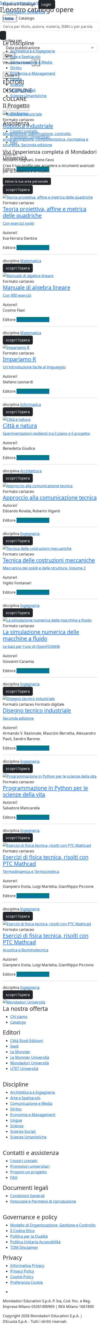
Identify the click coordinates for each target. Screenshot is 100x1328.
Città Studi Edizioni (33, 247)
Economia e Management (32, 73)
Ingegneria (30, 533)
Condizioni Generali (27, 1195)
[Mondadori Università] (24, 1002)
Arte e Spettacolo (25, 56)
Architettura (31, 470)
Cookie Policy (21, 1276)
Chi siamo (18, 1016)
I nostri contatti (23, 131)
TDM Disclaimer (24, 1247)
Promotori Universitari (30, 136)
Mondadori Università (29, 1063)
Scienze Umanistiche (28, 95)
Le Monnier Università (29, 1057)
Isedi (14, 1046)
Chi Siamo (19, 113)
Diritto (16, 67)
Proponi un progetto (28, 1172)
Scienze (16, 84)
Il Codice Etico (22, 1230)
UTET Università (24, 1068)
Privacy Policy (22, 1271)
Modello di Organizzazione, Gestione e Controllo (53, 1225)
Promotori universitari (30, 1166)
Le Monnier (20, 1051)
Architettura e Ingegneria (32, 51)
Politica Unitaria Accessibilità (35, 1241)
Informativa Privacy (27, 1265)
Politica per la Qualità (29, 1236)
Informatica (30, 404)
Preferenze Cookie (26, 1282)
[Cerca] (3, 35)
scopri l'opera (18, 189)
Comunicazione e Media (31, 62)
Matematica (30, 260)
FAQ (13, 142)
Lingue (16, 79)
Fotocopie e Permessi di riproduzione (43, 1201)
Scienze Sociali (23, 90)
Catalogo (18, 1022)
